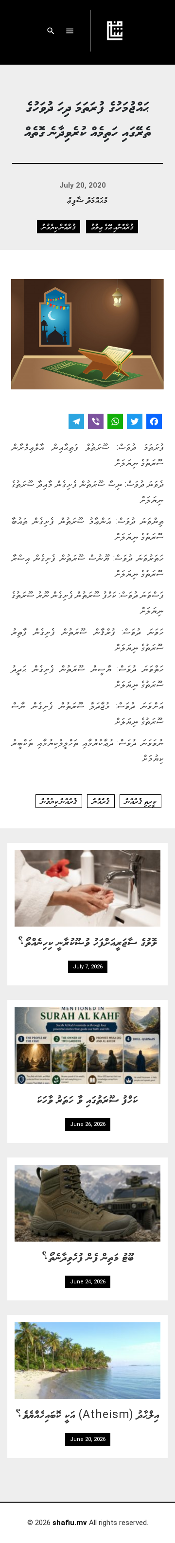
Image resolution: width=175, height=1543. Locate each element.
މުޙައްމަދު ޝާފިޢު (88, 199)
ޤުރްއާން (100, 801)
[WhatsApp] (115, 423)
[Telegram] (76, 423)
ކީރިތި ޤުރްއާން (140, 801)
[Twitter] (134, 423)
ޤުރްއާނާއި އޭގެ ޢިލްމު (112, 226)
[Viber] (95, 423)
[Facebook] (154, 423)
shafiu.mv (69, 1522)
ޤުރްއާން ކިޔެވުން (58, 226)
